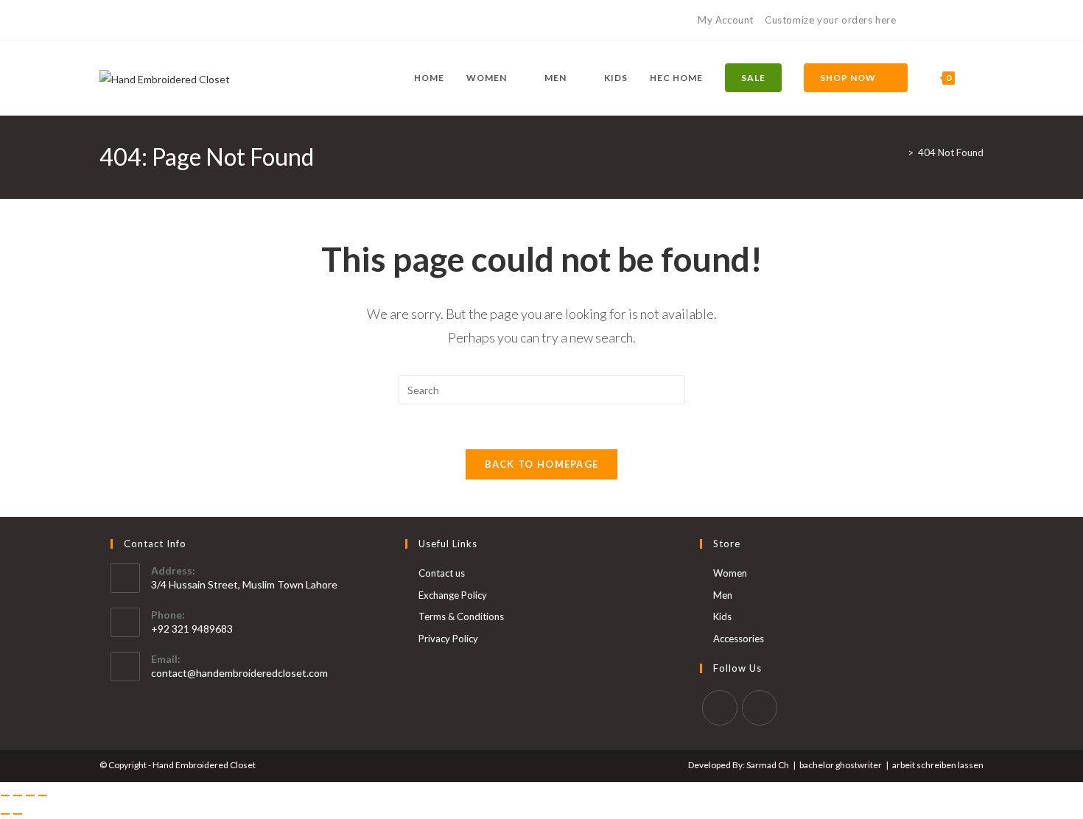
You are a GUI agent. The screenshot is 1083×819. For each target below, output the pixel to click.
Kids (722, 616)
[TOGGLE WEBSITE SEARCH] (980, 78)
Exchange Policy (452, 595)
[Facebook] (105, 20)
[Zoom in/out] (5, 795)
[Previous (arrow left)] (5, 813)
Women (730, 573)
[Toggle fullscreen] (18, 795)
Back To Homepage (542, 464)
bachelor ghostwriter (840, 764)
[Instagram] (120, 20)
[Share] (30, 795)
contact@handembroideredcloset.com (239, 673)
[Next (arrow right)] (18, 813)
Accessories (738, 638)
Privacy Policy (448, 638)
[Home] (899, 152)
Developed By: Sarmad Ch (738, 764)
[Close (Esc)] (43, 795)
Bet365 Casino (949, 20)
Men (722, 595)
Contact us (441, 573)
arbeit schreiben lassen (938, 764)
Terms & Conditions (461, 616)
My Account (726, 20)
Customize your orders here (831, 20)
